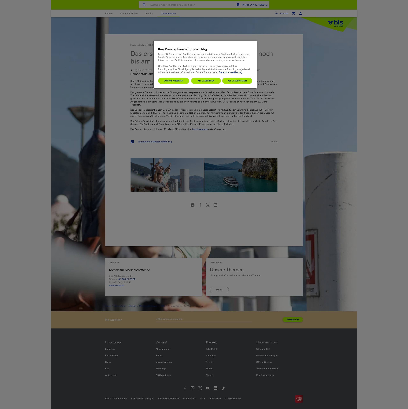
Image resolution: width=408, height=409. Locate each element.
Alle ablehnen (206, 80)
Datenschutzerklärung (230, 72)
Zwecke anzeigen (173, 80)
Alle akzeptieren (237, 80)
